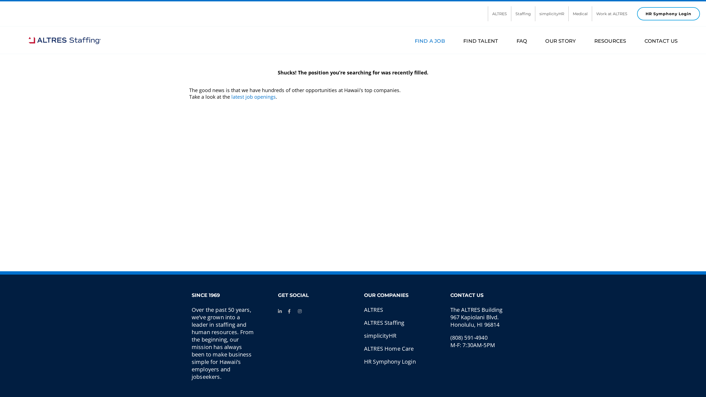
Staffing (523, 13)
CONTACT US (661, 41)
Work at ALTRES (611, 13)
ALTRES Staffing (384, 322)
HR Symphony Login (668, 13)
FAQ (522, 41)
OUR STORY (560, 41)
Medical (580, 13)
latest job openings (253, 96)
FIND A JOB (430, 41)
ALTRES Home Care (389, 348)
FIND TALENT (480, 41)
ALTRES (499, 13)
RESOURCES (610, 41)
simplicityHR (551, 13)
